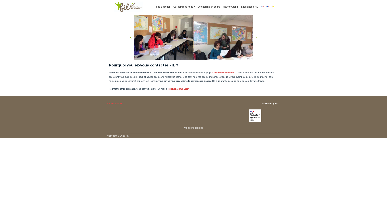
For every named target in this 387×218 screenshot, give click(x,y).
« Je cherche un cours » (223, 72)
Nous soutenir (230, 6)
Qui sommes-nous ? (184, 6)
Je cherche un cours (209, 6)
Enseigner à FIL (249, 6)
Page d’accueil (162, 6)
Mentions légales (193, 127)
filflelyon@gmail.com (178, 89)
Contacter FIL (115, 103)
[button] (130, 37)
